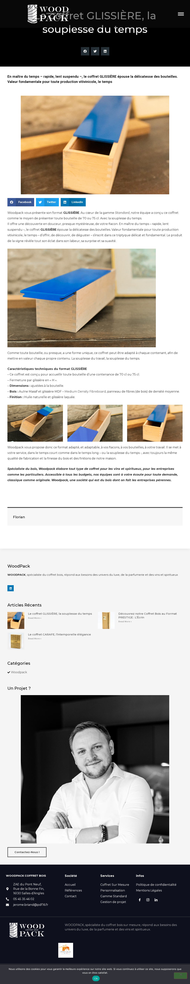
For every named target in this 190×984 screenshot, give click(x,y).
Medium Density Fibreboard (85, 391)
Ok (96, 978)
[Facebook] (139, 900)
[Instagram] (148, 900)
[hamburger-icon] (181, 14)
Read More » (34, 618)
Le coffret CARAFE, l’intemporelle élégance (59, 634)
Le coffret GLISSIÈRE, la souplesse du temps (60, 613)
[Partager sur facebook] (85, 51)
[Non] (180, 975)
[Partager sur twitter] (95, 51)
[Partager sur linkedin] (105, 51)
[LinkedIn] (156, 900)
